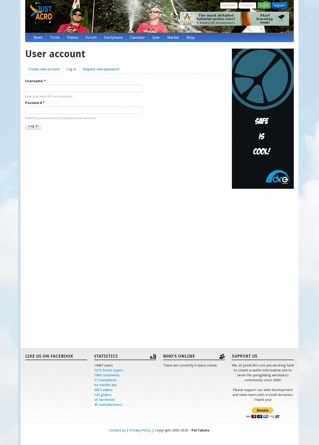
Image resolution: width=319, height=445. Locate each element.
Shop (190, 37)
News (38, 37)
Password (35, 103)
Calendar (137, 37)
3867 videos (103, 390)
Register (279, 5)
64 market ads (105, 385)
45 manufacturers (108, 404)
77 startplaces (105, 380)
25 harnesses (104, 400)
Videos (72, 37)
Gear (156, 37)
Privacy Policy (140, 430)
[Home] (41, 13)
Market (173, 37)
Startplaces (113, 37)
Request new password (101, 69)
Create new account (44, 69)
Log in (264, 5)
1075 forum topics (108, 370)
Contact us (117, 430)
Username (35, 81)
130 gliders (102, 395)
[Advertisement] (263, 263)
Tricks (55, 37)
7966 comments (107, 375)
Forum (91, 37)
